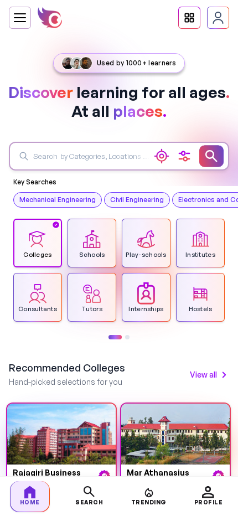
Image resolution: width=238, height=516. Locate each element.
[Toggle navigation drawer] (20, 18)
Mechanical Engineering (57, 199)
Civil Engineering (137, 199)
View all (203, 374)
